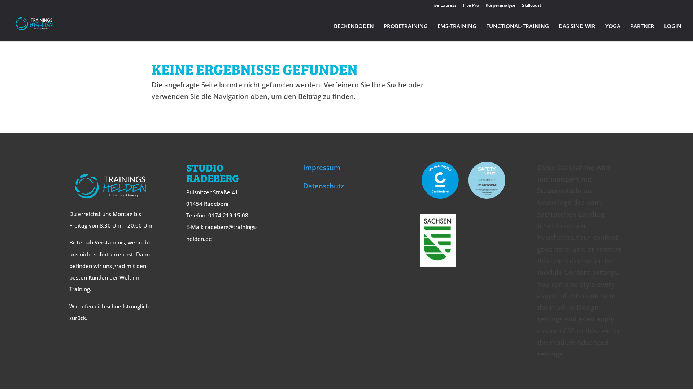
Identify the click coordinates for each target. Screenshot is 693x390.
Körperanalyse (500, 5)
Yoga (612, 26)
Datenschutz (323, 186)
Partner (642, 26)
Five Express (444, 5)
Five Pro (471, 5)
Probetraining (406, 26)
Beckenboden (354, 26)
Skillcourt (531, 5)
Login (672, 26)
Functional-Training (517, 26)
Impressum (321, 167)
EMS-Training (456, 26)
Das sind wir (577, 26)
